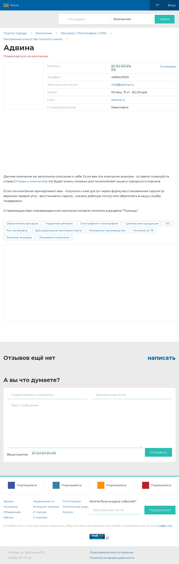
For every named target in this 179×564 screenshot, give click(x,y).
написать (162, 357)
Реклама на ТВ (143, 230)
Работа (8, 517)
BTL (168, 223)
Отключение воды (75, 506)
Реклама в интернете (54, 237)
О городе (39, 512)
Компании (10, 506)
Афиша (8, 501)
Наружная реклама (59, 223)
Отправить (158, 452)
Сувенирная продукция (141, 223)
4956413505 (120, 77)
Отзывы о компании (30, 181)
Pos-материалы (17, 230)
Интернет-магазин (46, 506)
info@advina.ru (122, 84)
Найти (165, 19)
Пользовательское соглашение (112, 552)
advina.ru (118, 100)
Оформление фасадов (22, 223)
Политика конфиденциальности (112, 557)
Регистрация (72, 501)
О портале (40, 517)
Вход (172, 5)
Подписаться (160, 510)
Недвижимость (44, 501)
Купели (68, 512)
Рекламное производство (107, 230)
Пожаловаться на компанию (25, 56)
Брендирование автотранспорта (58, 230)
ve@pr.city (165, 525)
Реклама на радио (19, 237)
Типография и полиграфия (99, 223)
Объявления (12, 512)
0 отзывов (168, 66)
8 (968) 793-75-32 (19, 557)
